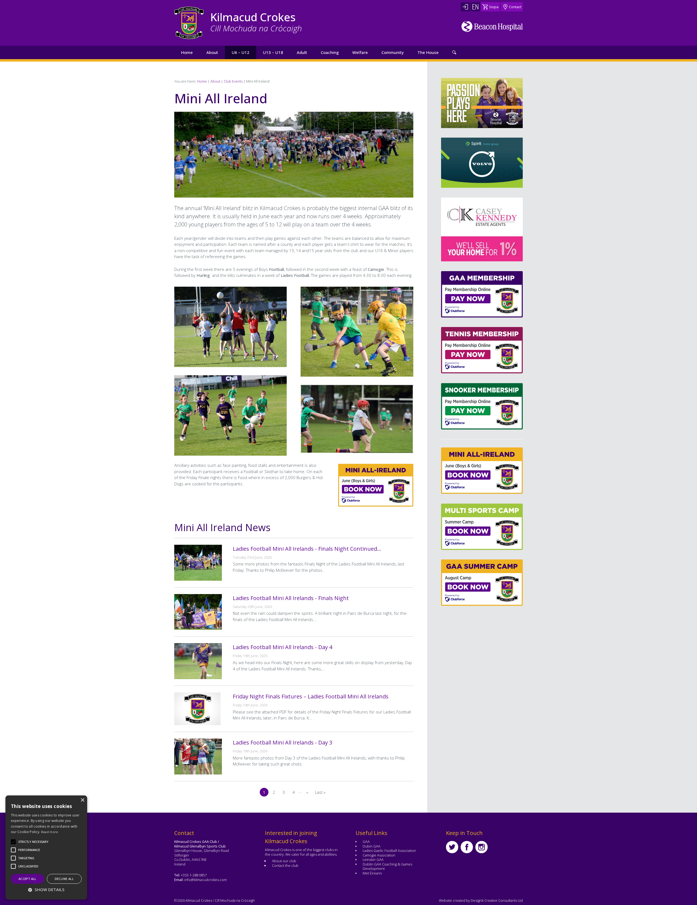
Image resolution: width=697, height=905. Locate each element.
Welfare (360, 52)
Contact (515, 6)
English (475, 6)
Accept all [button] (27, 879)
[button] (33, 841)
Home (187, 52)
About (212, 52)
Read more (49, 832)
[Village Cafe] (493, 229)
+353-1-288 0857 (194, 875)
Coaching (330, 52)
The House (428, 52)
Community (392, 52)
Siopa (494, 6)
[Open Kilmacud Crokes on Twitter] (452, 847)
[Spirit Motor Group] (482, 163)
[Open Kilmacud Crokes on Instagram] (481, 847)
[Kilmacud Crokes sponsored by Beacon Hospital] (492, 26)
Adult (302, 52)
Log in (465, 6)
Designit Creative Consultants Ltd (497, 900)
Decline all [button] (64, 879)
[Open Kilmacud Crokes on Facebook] (467, 847)
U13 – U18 (273, 52)
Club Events (233, 81)
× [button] (82, 800)
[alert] (46, 847)
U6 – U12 (240, 52)
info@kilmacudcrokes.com (205, 879)
